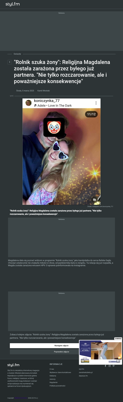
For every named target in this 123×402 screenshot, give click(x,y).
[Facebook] (105, 366)
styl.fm (81, 369)
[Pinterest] (114, 366)
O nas (52, 369)
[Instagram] (110, 366)
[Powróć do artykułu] (9, 62)
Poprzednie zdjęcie (61, 352)
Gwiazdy (17, 54)
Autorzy (52, 379)
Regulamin (54, 382)
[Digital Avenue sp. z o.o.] (21, 398)
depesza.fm (83, 376)
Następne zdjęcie (61, 346)
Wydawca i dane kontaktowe (60, 372)
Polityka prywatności (57, 386)
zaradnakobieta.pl (85, 372)
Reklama (53, 376)
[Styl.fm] (15, 4)
